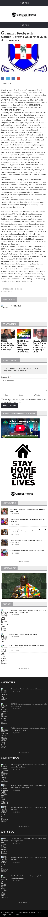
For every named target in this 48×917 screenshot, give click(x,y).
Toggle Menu (25, 3)
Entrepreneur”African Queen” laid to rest (23, 634)
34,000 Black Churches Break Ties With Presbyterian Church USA (23, 346)
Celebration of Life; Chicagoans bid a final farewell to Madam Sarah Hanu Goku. (27, 611)
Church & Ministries (11, 290)
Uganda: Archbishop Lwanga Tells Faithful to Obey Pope (7, 345)
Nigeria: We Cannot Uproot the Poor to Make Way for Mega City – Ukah (39, 346)
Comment (5, 377)
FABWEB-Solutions (13, 915)
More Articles (23, 561)
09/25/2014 (6, 83)
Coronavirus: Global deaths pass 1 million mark (27, 689)
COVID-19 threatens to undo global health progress (26, 550)
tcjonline (16, 305)
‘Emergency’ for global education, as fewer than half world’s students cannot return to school (27, 531)
